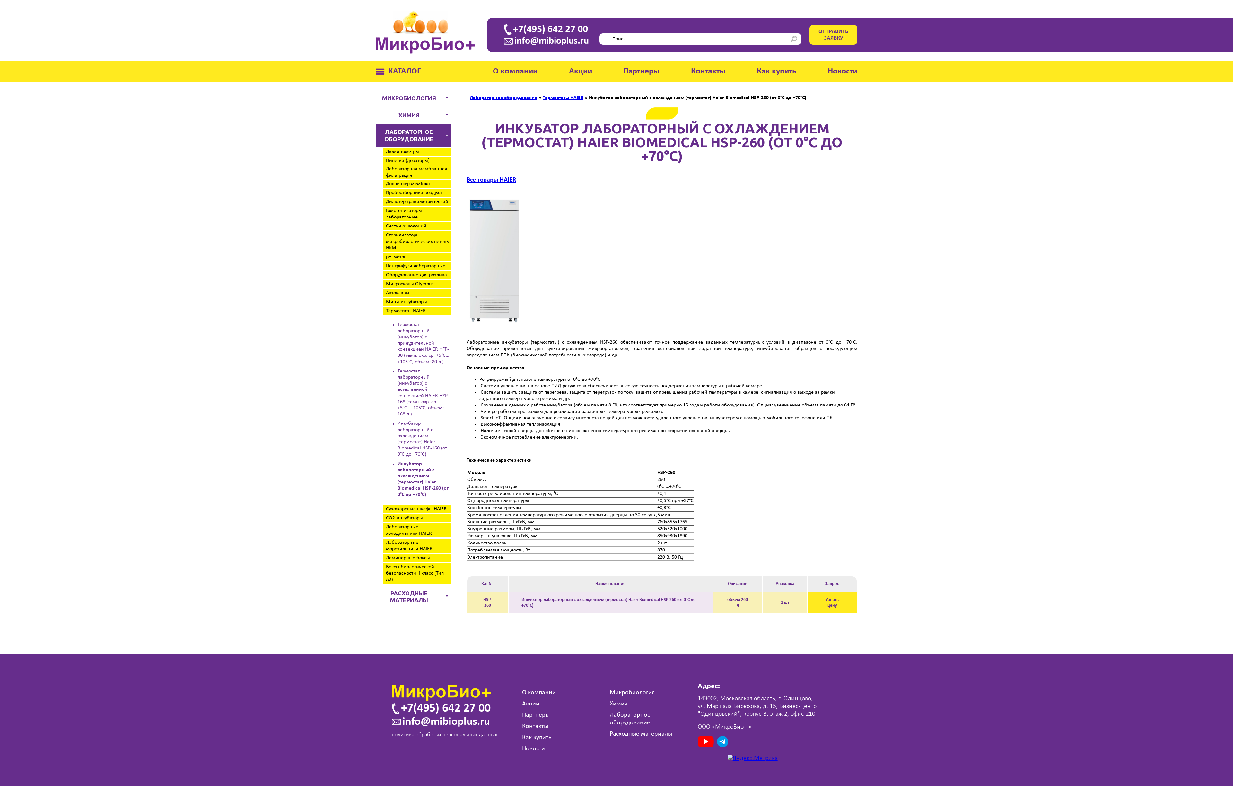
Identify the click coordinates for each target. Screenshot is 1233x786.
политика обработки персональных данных (444, 735)
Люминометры (402, 151)
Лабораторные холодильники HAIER (409, 530)
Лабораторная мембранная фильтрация (416, 172)
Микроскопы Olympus (409, 283)
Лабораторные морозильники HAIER (409, 545)
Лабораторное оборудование (408, 135)
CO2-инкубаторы (404, 518)
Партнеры (641, 71)
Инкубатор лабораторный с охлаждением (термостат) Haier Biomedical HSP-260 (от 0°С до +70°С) (423, 479)
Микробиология (409, 98)
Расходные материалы (409, 596)
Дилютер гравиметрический (417, 201)
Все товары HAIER (491, 180)
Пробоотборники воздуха (414, 192)
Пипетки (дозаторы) (408, 160)
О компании (515, 71)
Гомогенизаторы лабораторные (404, 214)
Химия (409, 115)
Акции (580, 71)
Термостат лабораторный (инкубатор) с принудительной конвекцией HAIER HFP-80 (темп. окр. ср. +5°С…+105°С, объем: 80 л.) (423, 343)
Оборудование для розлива (416, 275)
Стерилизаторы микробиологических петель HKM (417, 242)
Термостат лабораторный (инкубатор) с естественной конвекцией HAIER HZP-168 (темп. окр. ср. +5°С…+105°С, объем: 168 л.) (423, 393)
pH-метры (396, 257)
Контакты (708, 71)
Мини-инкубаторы (406, 301)
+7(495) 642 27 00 (550, 29)
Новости (842, 71)
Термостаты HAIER (406, 310)
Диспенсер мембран (409, 183)
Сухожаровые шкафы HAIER (416, 509)
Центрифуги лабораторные (415, 266)
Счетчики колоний (406, 226)
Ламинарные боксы (408, 557)
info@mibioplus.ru (551, 41)
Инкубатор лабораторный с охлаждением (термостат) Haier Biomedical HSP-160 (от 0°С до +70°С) (422, 439)
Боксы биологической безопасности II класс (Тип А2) (415, 573)
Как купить (776, 71)
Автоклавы (397, 292)
